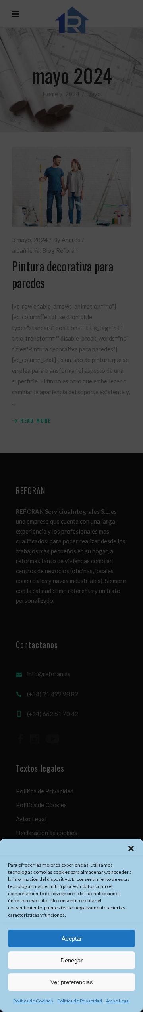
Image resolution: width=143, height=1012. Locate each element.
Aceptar (72, 938)
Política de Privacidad (79, 1001)
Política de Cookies (33, 1001)
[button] (131, 848)
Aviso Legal (118, 1001)
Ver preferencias (71, 982)
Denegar (71, 960)
